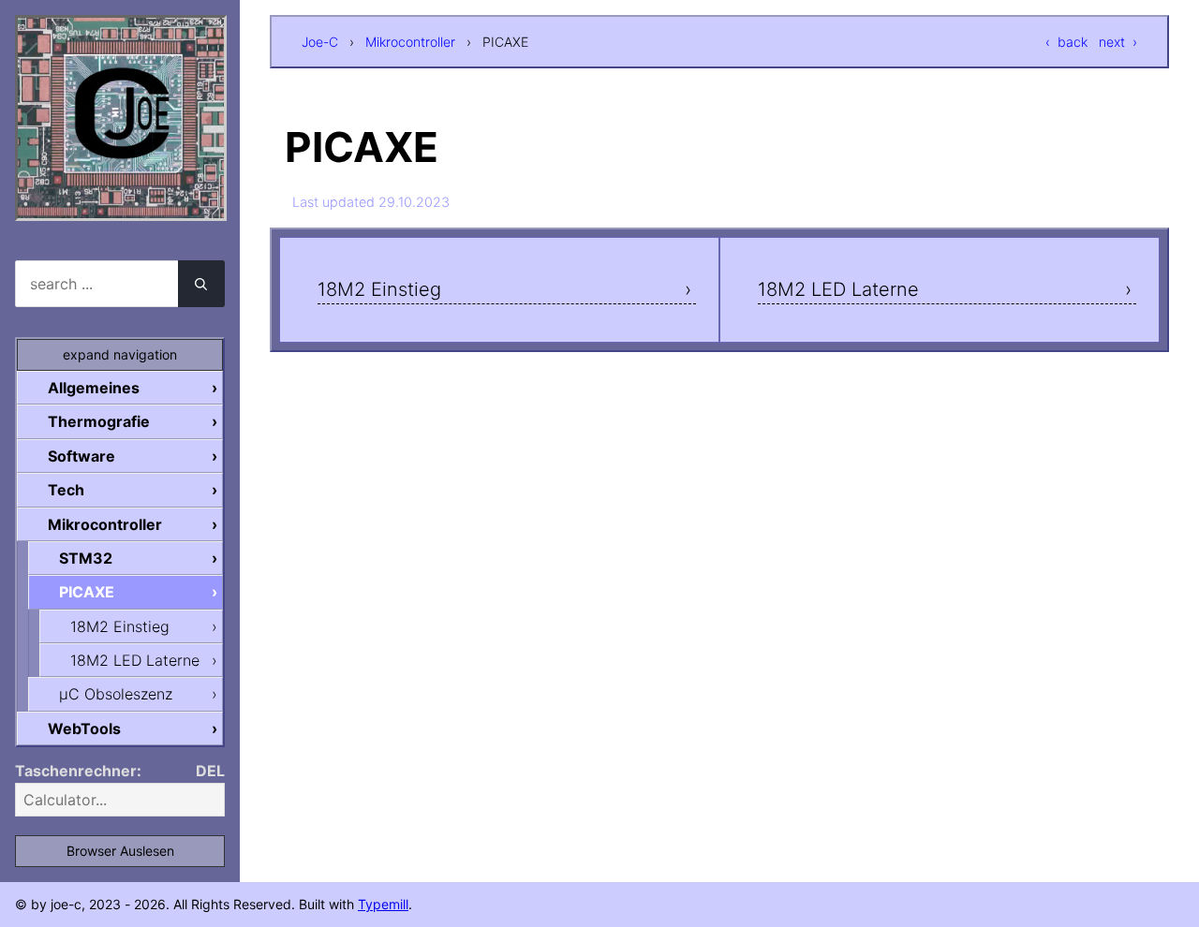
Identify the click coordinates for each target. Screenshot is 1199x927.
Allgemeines (94, 387)
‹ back (1066, 42)
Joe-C (320, 42)
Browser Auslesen (120, 851)
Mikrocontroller (410, 42)
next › (1118, 42)
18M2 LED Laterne (838, 289)
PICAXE (86, 591)
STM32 (85, 558)
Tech (66, 489)
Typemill (383, 904)
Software (81, 456)
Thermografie (99, 421)
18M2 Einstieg (379, 289)
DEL (210, 770)
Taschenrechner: (78, 770)
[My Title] (121, 204)
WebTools (84, 728)
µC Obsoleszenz (115, 693)
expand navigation (120, 354)
